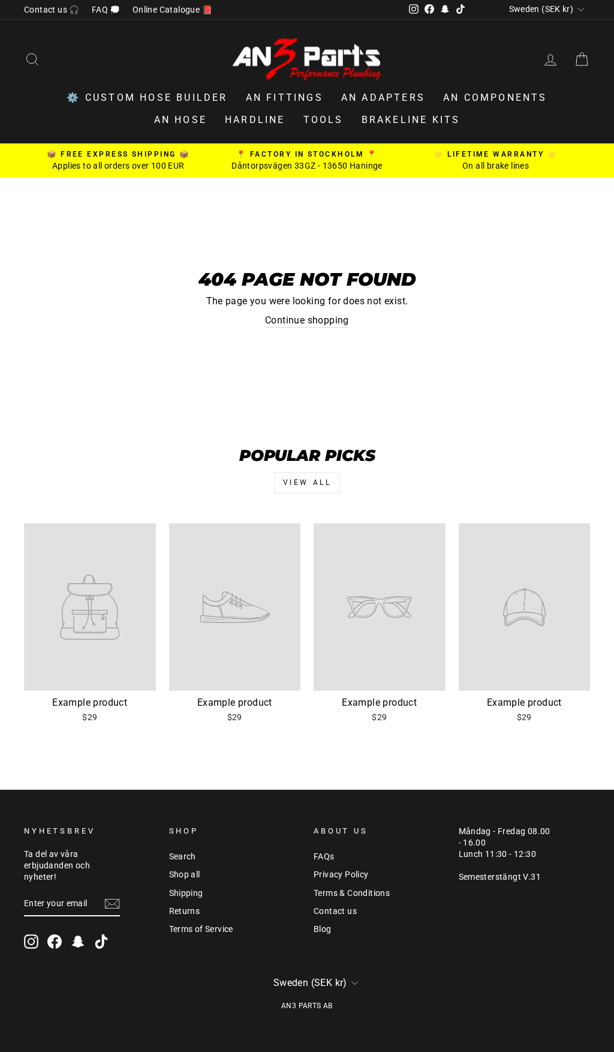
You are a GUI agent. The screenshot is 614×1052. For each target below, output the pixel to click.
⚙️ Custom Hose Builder (147, 97)
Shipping (186, 893)
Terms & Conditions (352, 893)
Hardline (255, 119)
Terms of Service (201, 929)
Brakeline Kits (411, 119)
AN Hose (180, 119)
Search (182, 856)
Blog (323, 929)
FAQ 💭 (106, 9)
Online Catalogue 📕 (172, 9)
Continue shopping (307, 320)
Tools (323, 119)
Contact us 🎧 (52, 9)
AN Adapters (383, 97)
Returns (184, 911)
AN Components (495, 97)
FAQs (324, 856)
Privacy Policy (341, 874)
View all (307, 482)
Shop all (184, 874)
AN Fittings (284, 97)
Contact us (335, 911)
